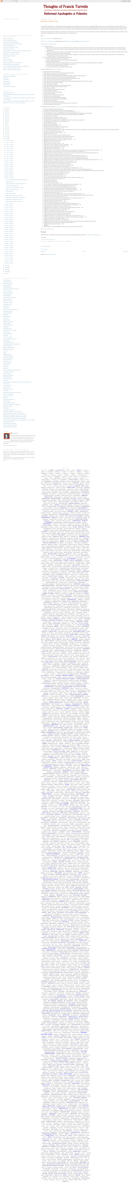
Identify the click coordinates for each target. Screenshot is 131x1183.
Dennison (61, 642)
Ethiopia (71, 680)
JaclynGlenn (81, 786)
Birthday (50, 544)
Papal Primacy (55, 934)
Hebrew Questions (53, 743)
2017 (6, 127)
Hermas (48, 749)
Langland (56, 844)
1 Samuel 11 (65, 471)
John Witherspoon (82, 822)
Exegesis (65, 688)
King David (46, 839)
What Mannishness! (7, 354)
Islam (67, 784)
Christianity (81, 582)
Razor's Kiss (5, 380)
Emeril (83, 669)
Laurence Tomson (56, 846)
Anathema (86, 498)
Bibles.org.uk (69, 541)
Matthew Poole (70, 880)
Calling (64, 558)
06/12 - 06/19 (9, 217)
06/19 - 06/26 (9, 215)
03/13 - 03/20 (9, 243)
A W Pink (83, 481)
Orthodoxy (68, 929)
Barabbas (77, 528)
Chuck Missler (46, 587)
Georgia (79, 718)
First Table (85, 697)
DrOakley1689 (50, 658)
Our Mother (54, 931)
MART (82, 871)
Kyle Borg (84, 841)
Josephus (48, 828)
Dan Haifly (52, 628)
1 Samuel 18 (87, 471)
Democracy (86, 640)
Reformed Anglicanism (8, 283)
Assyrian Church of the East (63, 520)
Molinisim (76, 895)
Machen (80, 861)
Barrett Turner (54, 530)
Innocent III (84, 773)
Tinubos (5, 352)
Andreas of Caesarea (78, 500)
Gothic (45, 729)
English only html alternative (83, 41)
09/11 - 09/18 (9, 170)
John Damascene (74, 813)
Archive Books (64, 514)
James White (47, 794)
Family (61, 693)
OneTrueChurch (75, 925)
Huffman (44, 759)
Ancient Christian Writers (64, 500)
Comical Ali (56, 599)
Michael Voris (61, 890)
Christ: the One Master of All (48, 38)
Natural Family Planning (77, 904)
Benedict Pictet (58, 536)
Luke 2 (83, 860)
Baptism (81, 527)
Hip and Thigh (6, 320)
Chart (66, 576)
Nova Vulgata (85, 917)
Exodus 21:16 (78, 688)
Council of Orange (46, 618)
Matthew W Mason (47, 882)
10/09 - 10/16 (9, 162)
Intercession (70, 776)
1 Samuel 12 (72, 471)
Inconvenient (67, 770)
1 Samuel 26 (80, 473)
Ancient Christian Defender (49, 500)
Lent (80, 847)
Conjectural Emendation (49, 609)
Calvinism (71, 558)
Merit (67, 887)
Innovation (74, 775)
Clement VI (57, 593)
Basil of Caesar (77, 530)
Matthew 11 (70, 876)
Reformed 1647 (6, 364)
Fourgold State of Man (76, 702)
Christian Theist (73, 582)
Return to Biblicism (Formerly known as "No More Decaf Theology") (17, 382)
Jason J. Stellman (48, 797)
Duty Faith (82, 658)
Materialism (73, 874)
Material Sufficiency (62, 874)
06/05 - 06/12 (9, 219)
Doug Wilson (53, 656)
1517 (46, 470)
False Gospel (82, 691)
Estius (50, 678)
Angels (81, 501)
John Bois (45, 811)
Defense (70, 640)
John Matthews (71, 817)
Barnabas (46, 530)
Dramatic (43, 658)
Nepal (72, 907)
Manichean (62, 865)
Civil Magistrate (72, 590)
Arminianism (46, 517)
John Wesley (53, 822)
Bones (43, 549)
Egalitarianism (47, 667)
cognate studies (66, 598)
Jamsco (45, 795)
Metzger (58, 888)
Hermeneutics (56, 749)
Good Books (5, 326)
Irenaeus (47, 779)
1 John (67, 470)
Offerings (77, 920)
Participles (84, 936)
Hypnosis (53, 762)
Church (53, 587)
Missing (81, 893)
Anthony (43, 506)
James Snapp (78, 792)
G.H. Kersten (80, 710)
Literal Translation (51, 855)
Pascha (68, 937)
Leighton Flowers (71, 847)
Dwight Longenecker (69, 659)
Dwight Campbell (58, 659)
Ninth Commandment (81, 912)
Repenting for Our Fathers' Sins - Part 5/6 (14, 199)
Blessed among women (52, 546)
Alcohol (54, 492)
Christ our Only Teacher (48, 580)
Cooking (61, 612)
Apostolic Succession (60, 511)
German (79, 719)
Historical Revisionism (60, 753)
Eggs (53, 667)
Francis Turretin (72, 705)
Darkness (44, 631)
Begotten (78, 533)
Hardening (49, 740)
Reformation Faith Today (8, 349)
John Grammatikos (66, 814)
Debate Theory (66, 639)
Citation (59, 590)
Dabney (56, 626)
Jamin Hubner (80, 794)
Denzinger (72, 642)
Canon (65, 560)
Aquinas (70, 511)
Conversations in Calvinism (9, 409)
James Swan (86, 792)
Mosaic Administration (65, 899)
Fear (67, 694)
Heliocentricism (71, 745)
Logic (68, 855)
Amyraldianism (56, 498)
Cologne (80, 598)
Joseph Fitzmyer (81, 827)
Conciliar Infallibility (55, 604)
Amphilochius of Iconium (69, 497)
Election (45, 669)
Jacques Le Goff (62, 787)
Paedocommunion (84, 931)
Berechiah (70, 538)
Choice (87, 577)
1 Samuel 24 (73, 473)
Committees (48, 601)
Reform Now (5, 314)
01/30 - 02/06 (9, 255)
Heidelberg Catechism (83, 743)
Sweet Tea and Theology (8, 394)
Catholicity (63, 571)
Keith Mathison (68, 835)
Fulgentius (55, 710)
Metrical (52, 888)
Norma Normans (84, 915)
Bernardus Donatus (54, 539)
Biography (85, 542)
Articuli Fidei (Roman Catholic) (9, 423)
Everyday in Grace (7, 373)
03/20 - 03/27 (9, 241)
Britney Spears (85, 550)
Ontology (60, 926)
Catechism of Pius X (53, 568)
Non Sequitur (56, 915)
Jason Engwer (84, 795)
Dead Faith (75, 637)
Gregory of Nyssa (67, 734)
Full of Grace (63, 710)
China (76, 577)
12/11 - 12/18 (9, 144)
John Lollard (79, 816)
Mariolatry (51, 868)
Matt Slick (63, 876)
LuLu (87, 860)
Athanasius (76, 520)
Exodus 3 (85, 688)
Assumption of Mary (81, 519)
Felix (48, 696)
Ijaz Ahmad (69, 765)
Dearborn (48, 639)
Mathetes (84, 874)
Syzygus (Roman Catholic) (8, 421)
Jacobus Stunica (52, 787)
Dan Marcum (59, 628)
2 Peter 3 (75, 478)
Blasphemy (86, 544)
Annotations (84, 503)
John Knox (64, 816)
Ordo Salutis (84, 928)
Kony (51, 841)
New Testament (74, 910)
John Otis (70, 819)
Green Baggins (6, 408)
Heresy (75, 748)
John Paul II (85, 819)
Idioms (87, 764)
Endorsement (50, 670)
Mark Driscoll (85, 868)
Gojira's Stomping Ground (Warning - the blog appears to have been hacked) (18, 420)
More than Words (84, 898)
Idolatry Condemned (7, 345)
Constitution (55, 610)
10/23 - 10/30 (9, 158)
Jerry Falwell (82, 803)
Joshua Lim (55, 830)
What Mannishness (7, 295)
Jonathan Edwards (53, 825)
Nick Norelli (61, 912)
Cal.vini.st (5, 351)
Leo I (83, 847)
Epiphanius (83, 674)
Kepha (48, 838)
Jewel (77, 805)
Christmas (77, 584)
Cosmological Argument (55, 615)
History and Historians (57, 754)
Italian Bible (44, 786)
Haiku (50, 738)
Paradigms (74, 934)
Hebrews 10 (68, 743)
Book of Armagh (59, 549)
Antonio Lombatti (48, 508)
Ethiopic (76, 680)
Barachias (84, 528)
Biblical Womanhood (49, 542)
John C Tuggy (84, 811)
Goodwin (50, 727)
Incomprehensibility (47, 770)
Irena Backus (83, 778)
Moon (79, 896)
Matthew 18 (85, 876)
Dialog (71, 645)
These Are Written (7, 401)
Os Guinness (84, 929)
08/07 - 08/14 (9, 204)
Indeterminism (76, 770)
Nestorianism (78, 907)
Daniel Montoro (55, 629)
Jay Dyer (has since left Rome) (9, 86)
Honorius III (69, 757)
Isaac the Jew (85, 781)
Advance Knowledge (60, 489)
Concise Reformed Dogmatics (70, 604)
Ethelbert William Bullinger (59, 680)
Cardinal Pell (71, 563)
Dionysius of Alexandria (83, 647)
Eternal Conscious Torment (65, 678)
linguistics (72, 854)
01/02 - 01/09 (9, 263)
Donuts (72, 655)
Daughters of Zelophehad (65, 631)
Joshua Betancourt (84, 828)
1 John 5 (78, 470)
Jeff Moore (69, 800)
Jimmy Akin (44, 806)
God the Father (78, 724)
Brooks (52, 552)
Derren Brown (86, 642)
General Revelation (54, 715)
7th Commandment (47, 481)
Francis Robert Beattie (58, 705)
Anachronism (65, 498)
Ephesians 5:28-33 (61, 672)
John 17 (46, 809)
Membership (74, 885)
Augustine (47, 523)
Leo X (64, 849)
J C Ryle (58, 786)
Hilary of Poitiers (59, 751)
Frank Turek (46, 707)
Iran (72, 778)
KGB (65, 838)
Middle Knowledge (79, 890)
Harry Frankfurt (85, 740)
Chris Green (63, 579)
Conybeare (55, 612)
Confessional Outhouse (72, 606)
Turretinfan (15, 433)
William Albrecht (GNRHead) (9, 76)
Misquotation (74, 893)
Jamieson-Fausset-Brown (68, 794)
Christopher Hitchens (62, 585)
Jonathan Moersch (65, 825)
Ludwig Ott (54, 860)
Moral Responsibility (55, 898)
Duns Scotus (63, 658)
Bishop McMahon (63, 544)
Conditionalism (60, 606)
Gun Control (65, 737)
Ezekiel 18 (72, 689)
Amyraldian (46, 498)
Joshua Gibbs (47, 830)
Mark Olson (46, 871)
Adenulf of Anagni (61, 487)
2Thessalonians (73, 479)
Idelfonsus (81, 764)
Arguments (44, 516)
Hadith (79, 737)
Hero (63, 749)
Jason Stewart (56, 798)
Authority (70, 523)
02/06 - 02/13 (9, 253)
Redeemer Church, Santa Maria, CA (10, 309)
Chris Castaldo (46, 579)
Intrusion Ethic (86, 776)
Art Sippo (60, 517)
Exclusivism (46, 688)
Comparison (75, 601)
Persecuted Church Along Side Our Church (12, 392)
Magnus (48, 863)
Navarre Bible (66, 906)
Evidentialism (58, 686)
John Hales (87, 814)
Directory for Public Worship (64, 648)
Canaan (50, 560)
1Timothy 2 (76, 476)
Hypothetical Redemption (83, 762)
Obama (81, 918)
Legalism (57, 847)
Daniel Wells (64, 629)
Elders (86, 667)
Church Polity (75, 588)
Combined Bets (48, 599)
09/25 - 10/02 (9, 166)
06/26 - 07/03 (9, 213)
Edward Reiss (56, 666)
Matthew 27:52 (70, 877)
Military (70, 891)
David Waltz (70, 636)
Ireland (76, 778)
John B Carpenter (84, 809)
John (85, 808)
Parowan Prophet (75, 936)
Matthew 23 (44, 877)
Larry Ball (63, 844)
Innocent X (59, 775)
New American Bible (52, 909)
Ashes (65, 519)
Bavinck (67, 531)
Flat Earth (69, 699)
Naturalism (59, 906)
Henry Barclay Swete (48, 748)
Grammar (51, 730)
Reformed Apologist (7, 299)
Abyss (60, 484)
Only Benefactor (85, 925)
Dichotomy (84, 645)
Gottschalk (56, 729)
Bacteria (51, 527)
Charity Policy (74, 574)
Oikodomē (83, 920)
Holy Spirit (57, 756)
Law (63, 846)
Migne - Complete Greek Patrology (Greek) (12, 69)
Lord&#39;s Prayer (70, 857)
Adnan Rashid (79, 487)
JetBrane (72, 805)
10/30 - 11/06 (9, 156)
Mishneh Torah (65, 893)
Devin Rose (52, 645)
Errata (59, 677)
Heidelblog (45, 745)
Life (60, 852)
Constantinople (46, 610)
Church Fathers (53, 588)
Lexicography (52, 850)
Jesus (56, 805)
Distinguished (69, 650)
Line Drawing (64, 854)
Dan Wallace (75, 628)
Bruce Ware (84, 552)
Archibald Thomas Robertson (50, 514)
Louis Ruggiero (68, 858)
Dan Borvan (45, 628)
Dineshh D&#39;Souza (58, 647)
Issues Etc (87, 784)
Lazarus (75, 846)
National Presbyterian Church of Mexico (58, 904)
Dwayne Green (48, 659)
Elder (81, 667)
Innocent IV (46, 775)
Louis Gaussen (57, 858)
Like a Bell (87, 852)
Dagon (61, 626)
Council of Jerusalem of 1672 (82, 617)
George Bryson (47, 718)
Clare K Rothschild (83, 590)
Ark (67, 516)
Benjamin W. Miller (54, 538)
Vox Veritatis (6, 390)
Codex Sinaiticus (46, 598)
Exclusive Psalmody (80, 686)
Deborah (81, 639)
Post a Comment (44, 249)
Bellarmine (61, 535)
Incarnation (60, 768)
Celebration (71, 571)
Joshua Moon (62, 830)
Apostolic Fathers (48, 511)
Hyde (68, 760)
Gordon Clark (68, 727)
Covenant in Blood (7, 363)
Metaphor (78, 887)
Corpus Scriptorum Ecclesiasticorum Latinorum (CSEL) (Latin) (16, 66)
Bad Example (63, 527)
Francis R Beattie (46, 705)
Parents (62, 936)
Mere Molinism (51, 887)
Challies (52, 574)
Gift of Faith (80, 721)
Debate (59, 639)
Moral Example (86, 896)
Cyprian (56, 625)
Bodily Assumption (47, 547)
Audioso (84, 522)
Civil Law (64, 590)
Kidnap (76, 838)
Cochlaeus (68, 595)
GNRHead (54, 724)
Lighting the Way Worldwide (69, 852)
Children (61, 577)
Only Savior (53, 926)
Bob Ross (83, 546)
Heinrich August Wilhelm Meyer (58, 745)
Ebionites (87, 661)
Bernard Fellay (78, 538)
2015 (6, 130)
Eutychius (60, 683)
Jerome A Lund (73, 803)
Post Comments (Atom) (51, 254)
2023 (6, 115)
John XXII (46, 824)
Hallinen (69, 738)
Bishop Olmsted (73, 544)
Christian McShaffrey (52, 582)
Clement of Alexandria (80, 591)
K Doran (68, 833)
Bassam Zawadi (52, 531)
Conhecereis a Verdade (8, 302)
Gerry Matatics (51, 721)
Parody (68, 936)
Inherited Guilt (65, 773)
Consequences (71, 609)
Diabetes (65, 645)
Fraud (63, 707)
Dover (60, 656)
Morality (76, 898)
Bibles (62, 541)
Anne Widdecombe (63, 503)
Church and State (68, 587)
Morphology (54, 899)
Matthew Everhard (64, 879)
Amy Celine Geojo (82, 497)
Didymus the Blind (46, 647)
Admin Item (71, 487)
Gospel (85, 727)
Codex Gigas (55, 596)
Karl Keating (46, 835)
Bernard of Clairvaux (7, 59)
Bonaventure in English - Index (49, 21)
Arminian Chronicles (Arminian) (10, 427)
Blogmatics (69, 546)
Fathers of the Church (56, 694)
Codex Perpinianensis (67, 596)
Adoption (86, 487)
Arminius (54, 517)
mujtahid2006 (54, 901)
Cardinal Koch (49, 563)
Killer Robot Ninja (7, 316)
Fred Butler (69, 707)
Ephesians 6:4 (79, 672)
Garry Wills (46, 713)
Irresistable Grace (65, 781)
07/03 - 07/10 (9, 211)
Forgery (45, 702)
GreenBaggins (51, 732)
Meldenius (57, 885)
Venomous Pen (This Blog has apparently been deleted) (14, 418)
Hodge (79, 754)
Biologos (44, 544)
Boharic (79, 547)
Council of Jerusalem (67, 617)
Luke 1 (69, 860)
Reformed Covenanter (7, 406)
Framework (68, 704)
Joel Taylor (51, 808)
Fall (55, 691)
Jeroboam (59, 803)
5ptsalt (87, 479)
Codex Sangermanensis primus (82, 596)
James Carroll (51, 790)
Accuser (65, 484)
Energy (57, 670)
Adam (82, 486)
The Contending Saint (7, 313)
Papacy (82, 933)
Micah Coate (70, 888)
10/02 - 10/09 (9, 164)
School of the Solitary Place (9, 399)
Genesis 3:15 (70, 715)
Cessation (64, 572)
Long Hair (86, 855)
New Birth (61, 909)
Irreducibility (54, 781)
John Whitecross (63, 822)
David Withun (78, 636)
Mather (79, 874)
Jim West (86, 805)
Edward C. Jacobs (47, 664)
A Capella (62, 481)
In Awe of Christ (6, 332)
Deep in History (49, 640)
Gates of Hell (64, 713)
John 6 (61, 809)
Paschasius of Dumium (83, 937)
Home (84, 251)
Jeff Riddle (76, 800)
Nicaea (54, 912)
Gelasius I (82, 713)
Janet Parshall (59, 795)
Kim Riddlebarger (84, 838)
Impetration (84, 767)
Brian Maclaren (67, 550)
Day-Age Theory (45, 637)
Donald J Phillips (84, 653)
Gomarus (76, 726)
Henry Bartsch (58, 748)
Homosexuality (54, 757)
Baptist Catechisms (58, 528)
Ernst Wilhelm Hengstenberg (49, 677)
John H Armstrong (78, 814)
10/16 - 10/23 (9, 160)
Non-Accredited (65, 915)
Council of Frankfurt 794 (53, 617)
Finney (56, 697)
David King (74, 634)
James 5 (63, 789)
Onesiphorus (66, 925)
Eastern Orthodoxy (70, 661)
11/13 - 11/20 (9, 152)
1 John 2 (73, 470)
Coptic (73, 612)
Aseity (85, 517)
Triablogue (5, 366)
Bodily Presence (58, 547)
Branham (78, 549)
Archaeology (84, 511)
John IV (58, 816)
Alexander (66, 492)
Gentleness (57, 716)
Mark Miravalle (77, 869)
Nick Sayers (70, 912)
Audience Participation (69, 522)
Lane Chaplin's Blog (7, 385)
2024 (6, 113)
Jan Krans (50, 795)
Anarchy (80, 498)
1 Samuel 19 (44, 473)
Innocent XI (67, 775)
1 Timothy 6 (65, 476)
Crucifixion (56, 623)
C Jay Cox (52, 555)
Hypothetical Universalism (49, 764)
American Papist (58, 497)
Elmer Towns (72, 669)
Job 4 (63, 806)
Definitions (78, 640)
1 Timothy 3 (50, 476)
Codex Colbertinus (46, 596)
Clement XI (72, 593)
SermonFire (5, 335)
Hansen (43, 740)
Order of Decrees (55, 928)
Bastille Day (61, 531)
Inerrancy (65, 772)
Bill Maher (60, 542)
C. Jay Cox (77, 555)
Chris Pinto (70, 579)
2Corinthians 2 (63, 479)
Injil (72, 773)
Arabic (77, 511)
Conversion (47, 612)
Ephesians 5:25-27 (50, 672)
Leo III (87, 847)
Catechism (74, 566)
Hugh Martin (59, 759)
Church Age (59, 587)
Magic (43, 863)
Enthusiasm (63, 670)
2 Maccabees (57, 478)
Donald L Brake (59, 655)
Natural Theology (50, 906)
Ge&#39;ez (75, 713)
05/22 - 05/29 (9, 223)
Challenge (46, 574)
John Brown (52, 811)
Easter (61, 661)
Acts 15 (87, 484)
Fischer (44, 699)
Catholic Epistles (54, 571)
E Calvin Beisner (80, 659)
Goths (50, 729)
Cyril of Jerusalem (47, 626)
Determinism (64, 644)
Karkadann (86, 833)
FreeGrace (74, 708)
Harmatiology (57, 740)
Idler (42, 765)
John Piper (46, 820)
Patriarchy (79, 939)
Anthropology (62, 506)
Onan (85, 923)
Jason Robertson (74, 797)
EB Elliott (81, 661)
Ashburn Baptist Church (56, 519)
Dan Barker (85, 626)
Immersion (56, 767)
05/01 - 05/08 (9, 229)
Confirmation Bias (57, 607)
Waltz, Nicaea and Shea (10, 193)
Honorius (62, 757)
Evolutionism (67, 686)
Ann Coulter (54, 503)
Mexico (64, 888)
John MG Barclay (81, 817)
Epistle (52, 675)
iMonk (78, 767)
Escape (64, 677)
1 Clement (51, 470)
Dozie (71, 656)
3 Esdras (81, 479)
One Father (49, 925)
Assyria (53, 520)
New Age (44, 909)
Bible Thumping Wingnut (52, 541)
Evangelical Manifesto (76, 683)
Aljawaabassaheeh (49, 495)
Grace (71, 729)
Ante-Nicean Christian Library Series (10, 47)
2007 (6, 271)
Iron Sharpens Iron (76, 779)
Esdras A (44, 678)
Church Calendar (78, 587)
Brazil (83, 549)
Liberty (82, 850)
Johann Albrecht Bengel (62, 808)
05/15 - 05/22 (9, 225)
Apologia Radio (45, 509)
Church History (64, 588)
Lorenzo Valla (46, 858)
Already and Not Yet (66, 495)
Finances (51, 697)
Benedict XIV (74, 536)
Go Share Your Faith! (7, 337)
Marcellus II (45, 866)
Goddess (85, 724)
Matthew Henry (74, 879)
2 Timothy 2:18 (55, 479)
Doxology (65, 656)
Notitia (79, 917)
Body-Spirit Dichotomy (70, 547)
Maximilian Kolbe (77, 882)
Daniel (87, 628)
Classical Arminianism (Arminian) (10, 425)
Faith (50, 691)
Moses (74, 899)
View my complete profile (10, 445)
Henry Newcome (68, 748)
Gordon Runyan (78, 727)
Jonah (72, 824)
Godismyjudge (48, 726)
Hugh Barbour (51, 759)
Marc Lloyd (69, 865)
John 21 (51, 809)
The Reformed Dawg (7, 287)
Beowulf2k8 (63, 538)
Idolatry (48, 765)
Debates (74, 639)
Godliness (62, 726)
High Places (76, 749)
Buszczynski (45, 555)
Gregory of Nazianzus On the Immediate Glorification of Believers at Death (18, 101)
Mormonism (46, 899)
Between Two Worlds (72, 539)
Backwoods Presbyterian (8, 357)
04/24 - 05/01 (9, 231)
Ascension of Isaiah (70, 517)
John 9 (65, 809)
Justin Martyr (51, 833)
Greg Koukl (60, 732)
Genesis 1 (63, 715)
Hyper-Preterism (45, 762)
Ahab (59, 490)
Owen (59, 931)
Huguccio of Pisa (76, 759)
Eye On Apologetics (7, 294)
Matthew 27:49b (61, 877)
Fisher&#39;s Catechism (53, 699)
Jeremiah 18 (44, 803)
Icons (75, 764)
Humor (54, 760)
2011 (6, 138)
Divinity (85, 650)
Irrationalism (46, 781)
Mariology (60, 868)
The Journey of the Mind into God (49, 41)
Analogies (73, 498)
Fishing (63, 699)
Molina (70, 895)
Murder (62, 901)
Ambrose (84, 495)
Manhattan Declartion (51, 865)
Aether (76, 489)
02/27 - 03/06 (9, 247)
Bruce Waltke (76, 552)
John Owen (77, 819)
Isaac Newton (76, 781)
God (64, 724)
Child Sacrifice (54, 577)
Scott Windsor (6, 79)
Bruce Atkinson (59, 552)
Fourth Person (55, 704)
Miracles (57, 893)
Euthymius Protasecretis (49, 683)
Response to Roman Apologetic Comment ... (15, 187)
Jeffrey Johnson (85, 800)
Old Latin (55, 921)
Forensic (79, 700)
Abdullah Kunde (56, 482)
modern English (80, 106)
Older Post (125, 251)
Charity (67, 574)
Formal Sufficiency (56, 702)
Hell (78, 745)
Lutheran (61, 861)
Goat (60, 724)
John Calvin (46, 813)
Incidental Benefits (75, 768)
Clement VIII (65, 593)
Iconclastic (69, 764)
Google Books (58, 727)
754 (43, 470)
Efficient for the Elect (81, 666)
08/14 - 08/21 (9, 178)
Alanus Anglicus (75, 490)
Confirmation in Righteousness (71, 607)
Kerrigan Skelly (55, 838)
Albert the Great (46, 492)
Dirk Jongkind (77, 648)
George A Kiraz (86, 716)
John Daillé (63, 813)
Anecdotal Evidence (63, 501)
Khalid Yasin (70, 838)
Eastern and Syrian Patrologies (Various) (11, 64)
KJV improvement (75, 839)
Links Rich (80, 854)
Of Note (70, 920)
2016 (6, 129)
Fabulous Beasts (80, 689)
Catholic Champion (76, 569)
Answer (56, 505)
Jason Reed (66, 797)
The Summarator (6, 340)
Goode (44, 727)
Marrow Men (76, 871)
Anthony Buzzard (52, 506)
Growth (64, 735)
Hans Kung (86, 738)
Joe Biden (68, 806)
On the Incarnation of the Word (74, 923)
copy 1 (54, 69)
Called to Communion (55, 558)
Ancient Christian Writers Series (9, 40)
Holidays (50, 756)
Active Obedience (79, 484)
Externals (65, 689)
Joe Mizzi (84, 806)
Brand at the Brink (7, 285)
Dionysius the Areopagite (47, 648)
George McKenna (57, 718)
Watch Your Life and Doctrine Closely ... (11, 288)
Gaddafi (87, 710)
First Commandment (75, 697)
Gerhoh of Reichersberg (69, 719)
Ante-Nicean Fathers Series (8, 49)
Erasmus (58, 675)
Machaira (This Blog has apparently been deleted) (13, 413)
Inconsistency (57, 770)
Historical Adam (83, 751)
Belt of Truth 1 (6, 307)
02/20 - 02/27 (9, 249)
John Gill (57, 814)
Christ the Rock (60, 580)
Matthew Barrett (85, 877)
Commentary (71, 599)
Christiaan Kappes (71, 580)
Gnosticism (47, 724)
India (87, 770)
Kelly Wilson (76, 835)
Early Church (49, 661)
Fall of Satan (60, 691)
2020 (6, 121)
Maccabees (68, 861)
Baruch (70, 530)
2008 (6, 269)
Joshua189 (79, 830)
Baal (69, 525)
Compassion (83, 601)
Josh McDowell (56, 828)
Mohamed (59, 895)
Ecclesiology (47, 663)
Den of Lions (44, 642)
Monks (58, 896)
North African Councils (69, 917)
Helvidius (66, 746)
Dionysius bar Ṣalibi (70, 647)
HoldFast (43, 756)
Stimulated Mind (6, 323)
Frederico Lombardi (79, 707)
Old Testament (64, 921)
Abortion (76, 482)
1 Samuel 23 (65, 473)
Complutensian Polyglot (75, 602)
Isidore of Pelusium (47, 784)
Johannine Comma (76, 808)
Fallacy (67, 691)
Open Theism (70, 926)
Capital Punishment (76, 560)
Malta (78, 863)
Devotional (59, 645)
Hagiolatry (45, 738)
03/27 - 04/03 (9, 239)
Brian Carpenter (50, 550)
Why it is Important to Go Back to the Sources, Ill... (16, 183)
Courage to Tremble (66, 618)
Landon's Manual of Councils (9, 55)
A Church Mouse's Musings (9, 402)
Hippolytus (74, 751)
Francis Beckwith (77, 704)
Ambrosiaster (48, 497)
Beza (87, 539)
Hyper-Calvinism (76, 760)
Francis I (86, 704)
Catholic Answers (64, 569)
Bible (43, 541)
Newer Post (43, 251)
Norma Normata (46, 917)
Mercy (44, 887)
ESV (54, 678)
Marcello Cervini (85, 865)
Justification (76, 831)
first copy (87, 234)
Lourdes (76, 858)
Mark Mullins (85, 869)
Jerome (66, 803)
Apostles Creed (69, 509)
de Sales (68, 637)
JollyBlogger (65, 824)
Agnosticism (54, 490)
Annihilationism (74, 503)
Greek (43, 732)
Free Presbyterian (50, 708)
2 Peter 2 (69, 478)
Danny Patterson (82, 629)
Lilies (43, 854)
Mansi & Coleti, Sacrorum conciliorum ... (11, 52)
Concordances (83, 604)
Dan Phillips (67, 628)
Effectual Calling (67, 666)
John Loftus (71, 816)
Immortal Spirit (72, 767)
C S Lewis (70, 555)
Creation (79, 621)
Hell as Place (85, 745)
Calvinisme (79, 558)
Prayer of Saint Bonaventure (47, 229)
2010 (6, 265)
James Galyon (75, 790)
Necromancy (65, 907)
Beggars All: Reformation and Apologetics (12, 404)
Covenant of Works (55, 620)
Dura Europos (71, 658)
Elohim (79, 669)
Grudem (69, 735)
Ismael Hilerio (74, 784)
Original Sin (51, 929)
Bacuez (56, 527)
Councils (56, 618)
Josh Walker (64, 828)
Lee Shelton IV (49, 847)
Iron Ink (66, 779)
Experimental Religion (48, 689)
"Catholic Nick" (6, 81)
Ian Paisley (61, 764)
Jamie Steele (56, 794)
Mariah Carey (81, 866)
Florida (80, 699)
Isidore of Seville (59, 784)
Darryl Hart (53, 631)
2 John (51, 478)
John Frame (49, 814)
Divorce (63, 651)
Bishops (80, 544)
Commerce (86, 599)
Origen (43, 929)
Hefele (74, 743)
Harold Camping (74, 740)
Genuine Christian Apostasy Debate (71, 716)
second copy (92, 234)
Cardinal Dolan (79, 561)
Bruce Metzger (68, 552)
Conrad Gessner (61, 609)
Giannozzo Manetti (65, 721)
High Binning (69, 749)
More (4, 460)
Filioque (45, 697)
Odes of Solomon (54, 920)
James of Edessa (59, 792)
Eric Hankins (78, 675)
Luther (54, 861)
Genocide (50, 716)
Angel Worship (74, 501)
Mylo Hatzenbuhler (81, 901)
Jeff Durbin (62, 800)
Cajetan (47, 557)
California (60, 557)
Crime (86, 621)
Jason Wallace (65, 798)
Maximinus (85, 882)
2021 (6, 119)
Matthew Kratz (84, 879)
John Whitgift (72, 822)
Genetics (77, 715)
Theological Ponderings (8, 356)
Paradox (80, 934)
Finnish (61, 697)
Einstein (70, 667)
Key (62, 838)
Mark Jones (61, 869)
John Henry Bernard (50, 816)
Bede (58, 533)
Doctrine (69, 651)
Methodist (85, 887)
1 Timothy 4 (57, 476)
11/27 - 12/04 (9, 148)
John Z (58, 824)
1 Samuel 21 (58, 473)
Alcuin (60, 492)
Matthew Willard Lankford (8, 347)
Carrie (43, 566)
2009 (6, 267)
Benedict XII (67, 536)
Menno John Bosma (83, 885)
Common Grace (66, 601)
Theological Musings (7, 333)
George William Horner (69, 718)
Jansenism (66, 795)
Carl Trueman (76, 565)
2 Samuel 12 (82, 478)
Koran (56, 841)
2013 (6, 134)
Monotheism (65, 896)
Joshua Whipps (71, 830)
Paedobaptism (75, 931)
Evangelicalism (81, 685)
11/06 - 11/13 (9, 154)
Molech (65, 895)
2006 (6, 273)
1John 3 (71, 476)
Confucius (83, 607)
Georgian (85, 718)
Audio (79, 522)
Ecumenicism (72, 663)
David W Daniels (60, 636)
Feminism (63, 696)
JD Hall (87, 798)
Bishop (56, 544)
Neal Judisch (85, 906)
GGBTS (57, 721)
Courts (74, 618)
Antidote (77, 506)
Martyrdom (58, 873)
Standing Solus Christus (8, 389)
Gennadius (44, 716)
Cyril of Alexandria (82, 625)
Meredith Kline (60, 887)
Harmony (65, 740)
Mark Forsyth (45, 869)
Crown (50, 623)
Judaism (85, 830)
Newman (44, 912)
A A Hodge (56, 481)
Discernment (86, 648)
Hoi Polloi (85, 754)
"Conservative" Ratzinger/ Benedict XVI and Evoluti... (17, 179)
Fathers (45, 694)
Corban (85, 612)
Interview (78, 776)
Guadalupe (76, 735)
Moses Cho (79, 899)
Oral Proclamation (81, 926)
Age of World (46, 490)
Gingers (87, 721)
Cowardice (86, 620)
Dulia (57, 658)
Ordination (76, 928)
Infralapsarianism (48, 773)
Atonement (49, 522)
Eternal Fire (47, 680)
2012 (6, 136)
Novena (43, 918)
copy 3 (60, 69)
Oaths (77, 918)
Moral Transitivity (67, 898)
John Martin (62, 817)
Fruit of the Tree (46, 710)
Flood (75, 699)
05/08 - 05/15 (9, 227)
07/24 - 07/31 (9, 207)
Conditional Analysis (49, 606)
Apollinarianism (72, 508)
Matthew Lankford (49, 880)
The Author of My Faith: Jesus (9, 338)
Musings (72, 901)
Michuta (69, 890)
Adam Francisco (51, 487)
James (48, 789)
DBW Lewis (62, 637)
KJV (68, 839)
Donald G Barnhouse (73, 653)
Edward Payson (47, 666)
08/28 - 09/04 (9, 174)
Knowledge (46, 841)
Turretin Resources (9, 191)
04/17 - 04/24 (9, 233)
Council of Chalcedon (76, 615)
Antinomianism (85, 506)
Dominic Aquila (56, 653)
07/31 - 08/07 (9, 205)
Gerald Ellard (58, 719)
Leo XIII (69, 849)
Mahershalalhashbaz (56, 863)
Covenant (80, 618)
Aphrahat (56, 508)
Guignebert (47, 737)
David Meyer (82, 634)
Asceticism (79, 517)
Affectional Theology (7, 378)
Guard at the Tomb (84, 735)
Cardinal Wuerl (80, 563)
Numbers (48, 918)
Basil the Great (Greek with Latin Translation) (12, 43)
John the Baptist (77, 820)
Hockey (74, 754)
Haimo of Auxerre (57, 738)
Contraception (85, 610)
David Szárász (51, 636)
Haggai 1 (84, 737)
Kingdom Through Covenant (58, 839)
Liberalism (70, 850)
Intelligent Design (60, 776)
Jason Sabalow (84, 797)
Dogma (84, 651)
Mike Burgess (46, 891)
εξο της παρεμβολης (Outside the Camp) (11, 370)
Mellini (68, 885)
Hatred (53, 741)
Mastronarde (51, 874)
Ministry (51, 893)
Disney (51, 650)
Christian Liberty (83, 580)
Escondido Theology (83, 677)
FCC (64, 694)
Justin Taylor (61, 833)
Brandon (73, 549)
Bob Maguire (76, 546)
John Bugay (76, 811)
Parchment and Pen (53, 936)
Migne (88, 890)
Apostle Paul (60, 509)
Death (54, 639)
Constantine (86, 609)
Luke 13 (79, 860)
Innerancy (77, 773)
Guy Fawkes (73, 737)
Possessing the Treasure (8, 292)
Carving (49, 566)
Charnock (61, 576)
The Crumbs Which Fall (8, 342)
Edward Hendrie (76, 664)
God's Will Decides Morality (9, 93)
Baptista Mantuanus (69, 528)
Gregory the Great (47, 735)
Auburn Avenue (58, 522)
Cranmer (73, 621)
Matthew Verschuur (82, 880)
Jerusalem (51, 805)
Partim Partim (61, 937)
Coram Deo (79, 612)
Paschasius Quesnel (48, 939)
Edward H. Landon (66, 664)
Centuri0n (85, 571)
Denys (66, 642)
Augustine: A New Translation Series (10, 42)
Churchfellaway (84, 588)
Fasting (80, 693)
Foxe (62, 704)
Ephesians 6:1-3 (71, 672)
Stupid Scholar (6, 383)
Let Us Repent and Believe (8, 371)
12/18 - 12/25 (9, 142)
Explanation (58, 689)
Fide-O (68, 696)
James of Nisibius (69, 792)
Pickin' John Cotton (7, 328)
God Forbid (70, 724)
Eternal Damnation (82, 678)
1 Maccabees (50, 471)
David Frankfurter (64, 634)
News (49, 912)
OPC (65, 926)
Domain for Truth (46, 653)
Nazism (79, 906)
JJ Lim (49, 806)
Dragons (76, 656)
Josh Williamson (74, 828)
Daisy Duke (78, 626)
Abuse (56, 484)
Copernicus (67, 612)
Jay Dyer (73, 798)
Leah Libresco (82, 846)
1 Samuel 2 (51, 473)
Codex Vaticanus (56, 598)
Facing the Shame (9, 181)
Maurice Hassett (57, 882)
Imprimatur (45, 768)
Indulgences (57, 772)
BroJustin (46, 552)
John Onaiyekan (62, 819)
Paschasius (74, 937)
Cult (76, 623)
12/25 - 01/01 (9, 140)
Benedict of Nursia (47, 536)
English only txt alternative (70, 41)
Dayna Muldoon (54, 637)
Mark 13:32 (67, 868)
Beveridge (82, 539)
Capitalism (86, 560)
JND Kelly (55, 806)
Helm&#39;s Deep (45, 746)
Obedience (87, 918)
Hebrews (61, 743)
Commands (63, 599)
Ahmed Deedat (65, 490)
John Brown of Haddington (64, 811)
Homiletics (74, 756)
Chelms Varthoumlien (83, 576)
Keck (61, 835)
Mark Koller (68, 869)
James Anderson (71, 789)
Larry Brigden (71, 844)
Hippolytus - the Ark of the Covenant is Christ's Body (14, 102)
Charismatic (59, 574)
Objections (45, 920)
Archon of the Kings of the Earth (79, 514)
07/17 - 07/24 (9, 209)
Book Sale (67, 549)
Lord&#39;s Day (58, 857)
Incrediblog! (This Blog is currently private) (12, 411)
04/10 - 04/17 (9, 235)
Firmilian (66, 697)
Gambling (68, 711)
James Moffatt (50, 792)
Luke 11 (74, 860)
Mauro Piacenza (67, 882)
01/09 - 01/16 (9, 261)
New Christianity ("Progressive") (10, 297)
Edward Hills (85, 664)
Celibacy (78, 571)
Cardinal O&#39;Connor (61, 563)
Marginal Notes (72, 866)
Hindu (68, 751)
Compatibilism (47, 602)
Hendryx (79, 746)
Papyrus (62, 934)
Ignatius (55, 765)
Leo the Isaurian (57, 849)
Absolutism (50, 484)
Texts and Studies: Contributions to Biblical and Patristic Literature (17, 50)
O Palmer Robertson (69, 918)
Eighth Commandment (61, 667)
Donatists (66, 655)
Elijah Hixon (52, 669)
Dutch (77, 658)
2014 (6, 132)
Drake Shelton (83, 656)
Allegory (57, 495)
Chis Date (81, 577)
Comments (80, 599)
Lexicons (59, 850)
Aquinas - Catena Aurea (8, 61)
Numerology (55, 918)
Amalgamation (76, 495)
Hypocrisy (60, 762)
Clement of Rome (47, 593)
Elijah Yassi (60, 669)
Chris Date (54, 579)
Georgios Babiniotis (47, 719)
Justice (68, 831)
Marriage (69, 871)
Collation (74, 598)
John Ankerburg (73, 809)
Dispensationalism (59, 650)
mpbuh (48, 901)
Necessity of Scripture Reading (51, 907)
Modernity (52, 895)
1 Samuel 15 (79, 471)
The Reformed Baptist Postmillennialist (11, 344)
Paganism (45, 933)
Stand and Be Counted (8, 396)
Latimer (84, 844)
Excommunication (55, 688)
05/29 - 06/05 (9, 221)
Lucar (48, 860)
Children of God (69, 577)
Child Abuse (45, 577)
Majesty (65, 863)
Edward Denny (56, 664)
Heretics (81, 748)
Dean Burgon (83, 637)
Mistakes (86, 893)
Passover (57, 939)
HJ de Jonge (67, 754)
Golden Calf (69, 726)
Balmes (75, 527)
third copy (98, 234)
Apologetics (82, 508)
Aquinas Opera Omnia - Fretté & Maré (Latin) (12, 62)
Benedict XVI (84, 536)
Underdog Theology (7, 304)
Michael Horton (51, 890)
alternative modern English (107, 106)
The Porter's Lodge (7, 361)
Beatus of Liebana (51, 533)
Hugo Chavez (66, 759)
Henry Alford (86, 746)
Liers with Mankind (52, 852)
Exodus (72, 688)
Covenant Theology (69, 620)
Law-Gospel (69, 846)
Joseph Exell (72, 827)
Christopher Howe (74, 585)
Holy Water (65, 756)
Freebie (67, 708)
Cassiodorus (66, 566)
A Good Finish (6, 306)
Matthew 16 (77, 876)
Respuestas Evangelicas (8, 375)
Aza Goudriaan (63, 525)
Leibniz (63, 847)
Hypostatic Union (70, 762)
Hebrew (44, 743)
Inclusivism (85, 768)
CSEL (69, 623)
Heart (81, 741)
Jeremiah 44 (52, 803)
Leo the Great (47, 849)
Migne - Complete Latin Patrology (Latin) (12, 68)
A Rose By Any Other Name (73, 481)
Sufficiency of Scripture (8, 321)
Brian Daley (59, 550)
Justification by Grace (7, 300)
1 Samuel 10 (57, 471)
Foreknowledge (71, 700)
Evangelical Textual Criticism (66, 685)
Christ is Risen (85, 579)
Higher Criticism (85, 749)
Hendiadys (73, 746)
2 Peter (64, 478)
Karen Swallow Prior (76, 833)
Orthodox (60, 929)
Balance (69, 527)
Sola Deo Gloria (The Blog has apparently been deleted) (14, 416)
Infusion (57, 773)
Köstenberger (63, 841)
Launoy (48, 846)
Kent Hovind (80, 836)
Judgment (62, 831)
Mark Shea (54, 871)
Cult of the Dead (83, 623)
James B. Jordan (81, 789)
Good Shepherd (84, 726)
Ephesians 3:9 (70, 670)
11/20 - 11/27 (9, 150)
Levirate (80, 849)
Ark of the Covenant (76, 516)
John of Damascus (52, 819)
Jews (81, 805)
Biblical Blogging (7, 280)
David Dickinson (45, 634)
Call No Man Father (78, 557)
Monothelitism (73, 896)
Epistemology (45, 675)
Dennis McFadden (53, 642)
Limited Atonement (53, 854)
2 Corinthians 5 (84, 476)
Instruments (50, 776)
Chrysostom (85, 585)
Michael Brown (78, 888)
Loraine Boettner (47, 857)
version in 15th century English (61, 106)
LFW (64, 850)
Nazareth (73, 906)
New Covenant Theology (71, 909)
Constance (79, 609)
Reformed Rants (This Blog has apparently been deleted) (14, 414)
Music (67, 901)
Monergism (52, 896)
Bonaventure (48, 239)
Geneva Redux (84, 715)
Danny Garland (73, 629)
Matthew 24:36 (52, 877)
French (80, 708)
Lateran (78, 844)
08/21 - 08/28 (9, 176)
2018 (6, 125)
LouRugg (82, 858)
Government (64, 729)
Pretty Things (6, 318)
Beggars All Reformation (68, 533)
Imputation (52, 768)
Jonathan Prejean (76, 825)
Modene (46, 895)
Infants (72, 772)
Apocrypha (63, 508)
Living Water (62, 855)
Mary (80, 873)
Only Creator (45, 926)
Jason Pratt (58, 797)
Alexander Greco (75, 492)
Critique (45, 623)
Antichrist (70, 506)
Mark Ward (62, 871)
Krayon (70, 841)
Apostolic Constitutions (82, 509)
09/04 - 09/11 (9, 172)
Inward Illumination (64, 778)
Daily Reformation (69, 626)
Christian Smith (63, 582)
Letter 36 (74, 849)
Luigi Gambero (62, 860)
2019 (6, 123)
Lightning (80, 852)
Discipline (46, 650)
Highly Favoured (48, 751)
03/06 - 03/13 (9, 245)
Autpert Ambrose (47, 525)
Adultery (51, 489)
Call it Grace (68, 557)
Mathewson (46, 876)
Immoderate (63, 767)
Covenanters (78, 620)
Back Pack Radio (77, 525)
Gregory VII (57, 735)
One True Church (57, 925)
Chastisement (72, 576)
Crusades (64, 623)
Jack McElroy (73, 786)
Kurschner (76, 841)
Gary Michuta (55, 713)
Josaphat (60, 827)
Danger (82, 628)
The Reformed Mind (7, 281)
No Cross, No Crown (7, 290)
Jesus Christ (63, 805)
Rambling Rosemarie (7, 376)
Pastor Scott (65, 939)
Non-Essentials (75, 915)
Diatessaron (77, 645)
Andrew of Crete (52, 501)
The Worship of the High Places (12, 185)
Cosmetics (45, 615)
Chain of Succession (78, 572)
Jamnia (87, 794)
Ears (56, 661)
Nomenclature (47, 915)
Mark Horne (53, 869)
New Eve (81, 909)
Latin (88, 844)
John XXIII (53, 824)
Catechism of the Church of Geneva (70, 568)
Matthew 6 (77, 877)
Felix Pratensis (55, 696)
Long (81, 855)
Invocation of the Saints (50, 778)
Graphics (79, 730)
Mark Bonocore (75, 868)
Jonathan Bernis (79, 824)
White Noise (5, 368)
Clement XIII (79, 593)
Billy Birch (78, 542)
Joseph (66, 827)
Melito (63, 885)
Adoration (45, 489)
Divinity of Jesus (46, 651)
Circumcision (52, 590)
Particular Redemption (49, 937)
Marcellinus (76, 865)
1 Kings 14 (85, 470)
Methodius (46, 888)
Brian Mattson (76, 550)
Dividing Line (78, 650)
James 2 (58, 789)
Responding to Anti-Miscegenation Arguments (15, 197)
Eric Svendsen (86, 675)
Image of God (76, 765)
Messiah (72, 887)
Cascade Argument (57, 566)
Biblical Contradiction (81, 541)
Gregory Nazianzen (54, 734)
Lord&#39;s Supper (82, 857)
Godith (56, 726)
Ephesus (86, 672)
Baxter (73, 531)
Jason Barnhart (75, 795)
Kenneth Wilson (50, 836)
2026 (6, 109)
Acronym (71, 484)
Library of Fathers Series (8, 38)
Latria (43, 846)
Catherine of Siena (53, 569)
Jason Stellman (46, 798)
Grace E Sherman (78, 729)
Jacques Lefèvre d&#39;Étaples (76, 787)
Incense (67, 768)
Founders (66, 702)
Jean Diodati (54, 800)
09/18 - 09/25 (9, 168)
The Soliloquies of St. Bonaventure (49, 44)
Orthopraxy (76, 929)
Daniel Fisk (47, 629)
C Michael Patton (61, 555)
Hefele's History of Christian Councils (11, 54)
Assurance (47, 520)
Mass (45, 874)
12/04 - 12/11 (9, 146)
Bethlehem (63, 539)
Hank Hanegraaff (77, 738)
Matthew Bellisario (7, 83)
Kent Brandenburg (71, 836)
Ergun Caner (67, 675)
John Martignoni (53, 817)
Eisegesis (75, 667)
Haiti (64, 738)
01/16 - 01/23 (9, 259)
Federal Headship (75, 694)
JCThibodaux (80, 798)
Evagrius (66, 683)
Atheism (84, 520)
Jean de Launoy (45, 800)
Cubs (72, 623)
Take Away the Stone (7, 359)
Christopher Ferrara (48, 585)
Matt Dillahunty (54, 876)
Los (52, 858)
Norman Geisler (56, 917)
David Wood (86, 636)
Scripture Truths (6, 387)
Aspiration (71, 519)
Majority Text (72, 863)
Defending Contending (61, 640)
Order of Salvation (67, 928)
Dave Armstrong (6, 84)
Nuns (61, 918)
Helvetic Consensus (56, 746)
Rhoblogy (5, 397)
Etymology (83, 680)
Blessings (62, 546)
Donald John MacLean (48, 655)
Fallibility (73, 691)
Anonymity (45, 505)
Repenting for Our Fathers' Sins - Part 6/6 (14, 195)
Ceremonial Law (55, 572)
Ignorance (62, 765)
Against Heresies (84, 489)
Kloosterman (84, 839)
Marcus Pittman (62, 866)
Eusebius (84, 681)
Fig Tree (87, 696)
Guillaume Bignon (56, 737)
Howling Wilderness (82, 757)
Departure (78, 642)
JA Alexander (65, 786)
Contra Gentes (75, 610)
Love (87, 858)
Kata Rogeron (55, 835)
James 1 (53, 789)
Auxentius (56, 525)
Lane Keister (49, 844)
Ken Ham (83, 835)
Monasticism (44, 896)
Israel (81, 784)
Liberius (76, 850)
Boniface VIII (49, 549)
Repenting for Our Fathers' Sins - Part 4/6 (14, 201)
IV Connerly (52, 786)
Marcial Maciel (53, 866)
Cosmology (67, 615)
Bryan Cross (5, 77)
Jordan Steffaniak (52, 827)
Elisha (66, 669)
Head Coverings (69, 741)
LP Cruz (44, 860)
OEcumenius (63, 920)
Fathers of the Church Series (9, 45)
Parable (67, 934)
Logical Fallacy (75, 855)
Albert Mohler (84, 490)
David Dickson (54, 634)
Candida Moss (57, 560)
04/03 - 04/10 (9, 237)
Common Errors (56, 601)
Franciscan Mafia (84, 705)
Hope (75, 757)
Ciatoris (45, 590)
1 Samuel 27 (87, 473)
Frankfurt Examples (55, 707)
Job (60, 806)
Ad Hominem (76, 486)
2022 (6, 117)
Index (53, 239)
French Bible (86, 708)
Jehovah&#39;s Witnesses (78, 802)
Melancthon (51, 885)
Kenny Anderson (60, 836)
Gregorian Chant (80, 732)
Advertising (70, 489)
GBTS (70, 713)
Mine (81, 891)
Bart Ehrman (63, 530)
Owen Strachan (66, 931)
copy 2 (57, 69)
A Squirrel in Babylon (7, 325)
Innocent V (53, 775)
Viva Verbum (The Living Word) (10, 330)
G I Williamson (72, 710)
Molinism (84, 895)
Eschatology (71, 677)
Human (83, 759)
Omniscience (61, 923)
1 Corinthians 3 (60, 470)
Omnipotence (53, 923)
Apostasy (53, 509)
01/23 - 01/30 (9, 257)
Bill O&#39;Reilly (69, 542)
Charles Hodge (52, 576)
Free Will (59, 708)
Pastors (72, 939)
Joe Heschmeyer (76, 806)
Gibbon (74, 721)
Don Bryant (64, 653)
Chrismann (77, 579)
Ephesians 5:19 (79, 670)
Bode (88, 546)
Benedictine (45, 538)
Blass (43, 546)
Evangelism (48, 686)
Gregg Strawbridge (69, 732)
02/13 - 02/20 (9, 251)
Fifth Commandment (77, 696)
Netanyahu (86, 907)
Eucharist (47, 681)
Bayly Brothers (80, 531)
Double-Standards (80, 655)
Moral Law (45, 898)
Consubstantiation (65, 610)
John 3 (56, 809)
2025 (6, 111)
